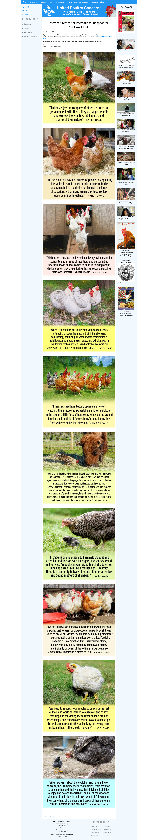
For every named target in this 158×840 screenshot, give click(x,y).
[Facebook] (23, 19)
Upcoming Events (96, 829)
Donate (27, 15)
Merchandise (83, 2)
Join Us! (106, 835)
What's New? (34, 2)
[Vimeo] (30, 19)
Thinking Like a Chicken (56, 817)
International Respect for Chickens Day (76, 817)
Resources (94, 2)
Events (43, 2)
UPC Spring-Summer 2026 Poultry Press (126, 35)
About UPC (94, 826)
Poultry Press (72, 2)
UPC (26, 2)
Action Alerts (107, 829)
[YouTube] (33, 19)
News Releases (60, 2)
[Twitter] (26, 19)
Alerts (50, 2)
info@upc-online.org (62, 830)
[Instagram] (37, 19)
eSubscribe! (29, 11)
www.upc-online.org (62, 824)
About (102, 2)
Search (27, 7)
